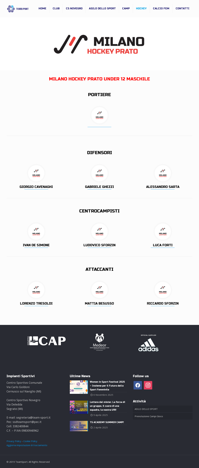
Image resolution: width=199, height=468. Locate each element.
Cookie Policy (30, 441)
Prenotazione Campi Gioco (149, 416)
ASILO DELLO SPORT (146, 408)
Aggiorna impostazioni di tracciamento (27, 445)
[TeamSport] (18, 8)
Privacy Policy (14, 441)
